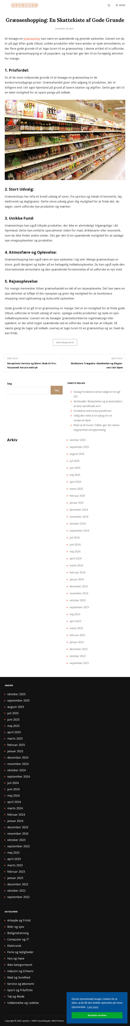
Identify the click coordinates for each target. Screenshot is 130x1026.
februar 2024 (77, 572)
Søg (9, 383)
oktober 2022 (78, 656)
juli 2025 (74, 461)
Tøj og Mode (15, 996)
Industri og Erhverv (20, 971)
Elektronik (14, 946)
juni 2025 (75, 468)
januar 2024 (77, 579)
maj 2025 (75, 475)
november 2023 (79, 593)
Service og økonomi (20, 984)
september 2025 (79, 447)
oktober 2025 (78, 440)
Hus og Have (15, 958)
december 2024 (79, 509)
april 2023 (75, 621)
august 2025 (77, 454)
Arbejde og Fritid (18, 920)
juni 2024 (75, 544)
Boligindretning (18, 933)
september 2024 (79, 530)
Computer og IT (18, 939)
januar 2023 (77, 642)
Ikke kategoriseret (65, 342)
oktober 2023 (78, 600)
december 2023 (79, 586)
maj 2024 (75, 551)
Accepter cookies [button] (97, 1015)
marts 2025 (76, 489)
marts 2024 (76, 565)
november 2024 (79, 516)
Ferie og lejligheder (20, 952)
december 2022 (79, 649)
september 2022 (79, 663)
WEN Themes (57, 1020)
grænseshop (31, 38)
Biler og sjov (15, 927)
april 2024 (75, 558)
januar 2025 (77, 502)
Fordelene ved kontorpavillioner (93, 411)
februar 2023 (77, 635)
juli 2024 (74, 537)
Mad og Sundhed (18, 977)
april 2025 (75, 482)
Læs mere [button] (92, 1007)
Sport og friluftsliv (20, 990)
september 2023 (79, 607)
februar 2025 (77, 495)
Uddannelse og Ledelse (23, 1003)
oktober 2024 (78, 523)
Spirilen (25, 1020)
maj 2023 (75, 614)
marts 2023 (76, 628)
